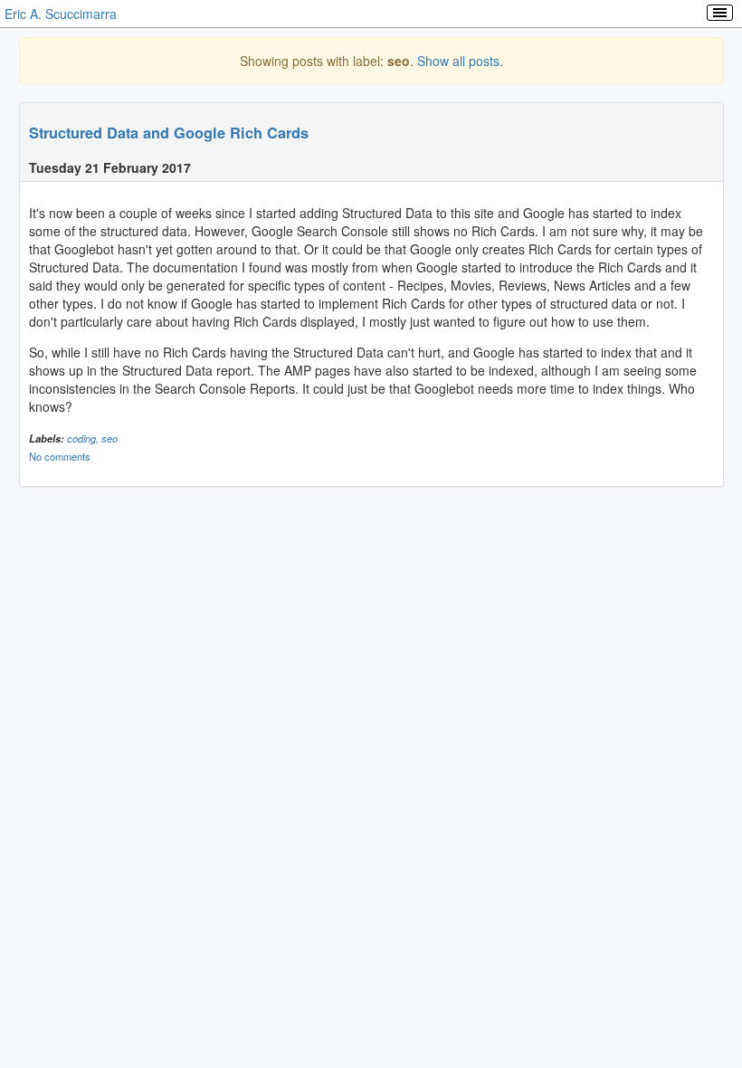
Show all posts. (460, 61)
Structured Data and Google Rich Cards (169, 132)
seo (109, 438)
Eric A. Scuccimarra (61, 14)
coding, (84, 438)
